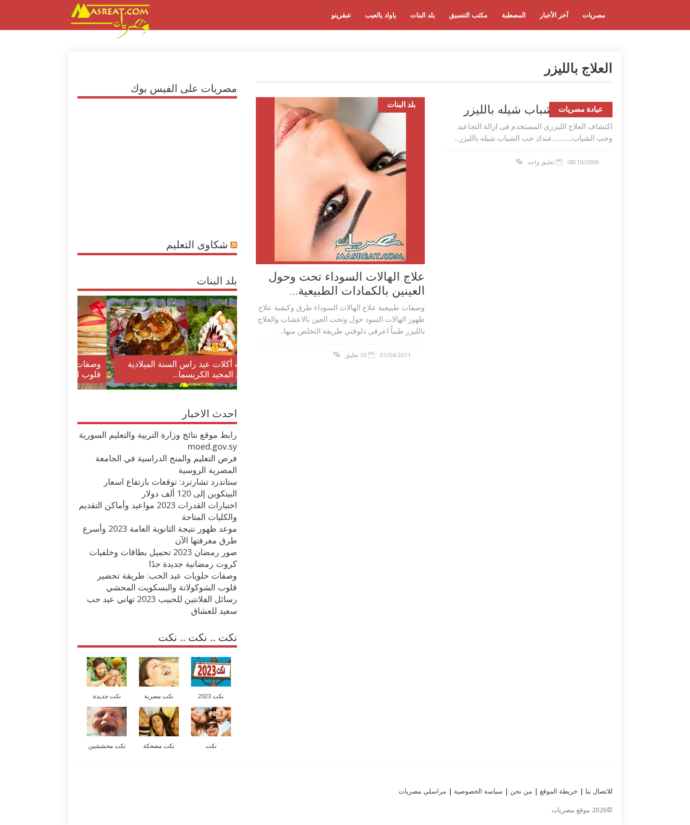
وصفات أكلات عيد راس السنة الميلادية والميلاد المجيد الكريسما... (165, 369)
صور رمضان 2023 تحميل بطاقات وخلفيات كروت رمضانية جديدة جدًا (163, 557)
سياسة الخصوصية (477, 791)
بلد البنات (422, 14)
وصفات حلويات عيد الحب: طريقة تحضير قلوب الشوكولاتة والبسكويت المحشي (167, 581)
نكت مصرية (159, 696)
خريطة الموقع (558, 791)
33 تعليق (356, 355)
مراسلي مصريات (422, 791)
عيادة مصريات (581, 109)
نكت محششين (107, 746)
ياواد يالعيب (380, 14)
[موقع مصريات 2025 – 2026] (110, 36)
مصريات (594, 14)
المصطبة (514, 14)
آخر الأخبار (554, 14)
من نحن (520, 791)
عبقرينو (341, 14)
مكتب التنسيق (468, 14)
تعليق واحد (541, 162)
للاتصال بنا (599, 791)
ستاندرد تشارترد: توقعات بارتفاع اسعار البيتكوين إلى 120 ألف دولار (170, 487)
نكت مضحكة (159, 746)
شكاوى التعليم (197, 244)
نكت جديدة (107, 696)
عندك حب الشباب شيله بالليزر (538, 109)
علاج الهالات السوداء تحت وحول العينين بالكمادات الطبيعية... (346, 283)
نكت (211, 746)
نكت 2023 (211, 696)
